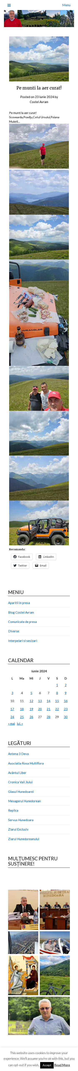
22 (57, 709)
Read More (62, 1065)
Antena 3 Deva (18, 754)
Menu (66, 5)
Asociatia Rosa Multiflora (26, 763)
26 (31, 717)
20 (40, 709)
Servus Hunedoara (20, 820)
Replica (13, 810)
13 (40, 701)
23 (66, 709)
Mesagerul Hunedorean (24, 801)
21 (48, 709)
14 (48, 701)
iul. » (20, 723)
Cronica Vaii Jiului (20, 782)
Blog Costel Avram (21, 612)
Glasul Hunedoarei (21, 791)
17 (12, 709)
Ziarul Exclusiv (18, 829)
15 (57, 701)
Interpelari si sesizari (22, 641)
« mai (11, 723)
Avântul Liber (17, 773)
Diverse (13, 631)
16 (66, 701)
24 (12, 717)
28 (48, 717)
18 (22, 709)
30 (66, 717)
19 (31, 709)
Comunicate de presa (22, 622)
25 (22, 717)
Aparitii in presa (19, 603)
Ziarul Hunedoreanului (23, 839)
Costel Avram (39, 102)
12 (31, 701)
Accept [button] (47, 1065)
